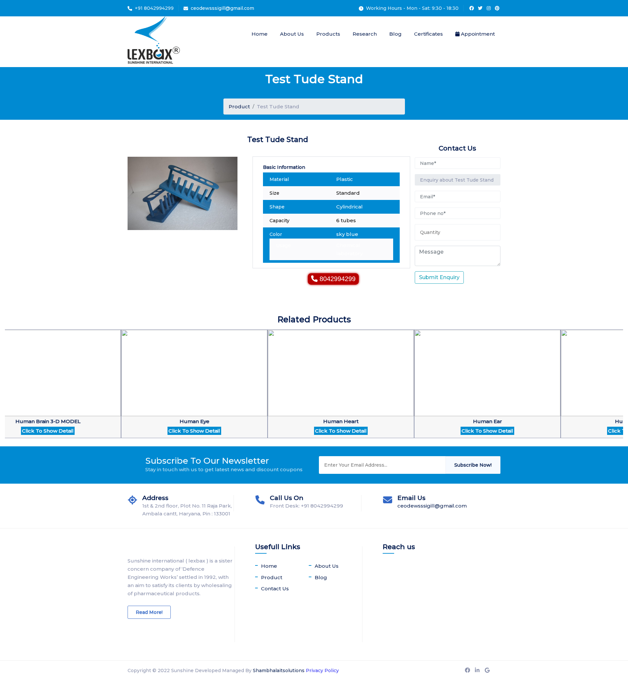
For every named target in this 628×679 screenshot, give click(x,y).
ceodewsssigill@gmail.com (222, 8)
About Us (292, 34)
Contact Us (275, 588)
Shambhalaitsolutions (279, 670)
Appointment (477, 34)
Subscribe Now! (473, 465)
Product (239, 106)
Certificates (428, 34)
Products (328, 34)
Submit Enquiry (439, 277)
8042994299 (338, 278)
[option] (160, 388)
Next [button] (8, 388)
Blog (395, 34)
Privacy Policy (322, 670)
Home (260, 34)
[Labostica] (154, 41)
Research (365, 34)
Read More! (149, 612)
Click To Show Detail (160, 431)
